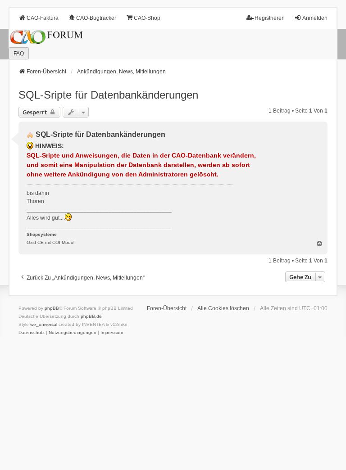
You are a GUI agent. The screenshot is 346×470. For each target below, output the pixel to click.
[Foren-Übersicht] (173, 44)
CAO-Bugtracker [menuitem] (96, 18)
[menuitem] (31, 333)
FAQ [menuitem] (19, 53)
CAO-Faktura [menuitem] (43, 18)
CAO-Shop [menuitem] (147, 18)
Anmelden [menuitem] (315, 18)
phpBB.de (91, 316)
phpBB (52, 308)
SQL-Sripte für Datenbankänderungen (108, 95)
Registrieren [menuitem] (270, 18)
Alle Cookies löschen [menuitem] (223, 308)
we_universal (43, 324)
